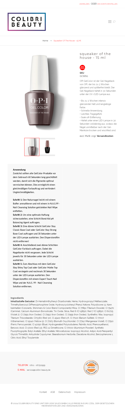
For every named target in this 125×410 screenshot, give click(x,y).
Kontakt (43, 392)
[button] (47, 147)
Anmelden (84, 4)
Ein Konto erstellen (107, 4)
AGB (52, 392)
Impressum (80, 392)
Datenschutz (65, 392)
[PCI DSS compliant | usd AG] (91, 367)
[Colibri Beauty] (27, 22)
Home (45, 41)
